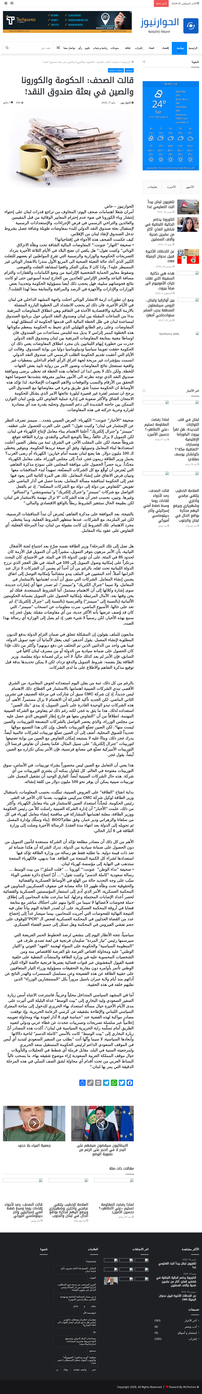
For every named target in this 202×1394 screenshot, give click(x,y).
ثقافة (128, 47)
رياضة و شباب (100, 47)
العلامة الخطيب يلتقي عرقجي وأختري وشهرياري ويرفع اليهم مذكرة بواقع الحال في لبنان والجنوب (68, 1210)
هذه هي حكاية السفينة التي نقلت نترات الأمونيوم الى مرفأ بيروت (159, 281)
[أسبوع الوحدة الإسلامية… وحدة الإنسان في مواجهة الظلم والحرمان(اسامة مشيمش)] (142, 1281)
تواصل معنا (69, 47)
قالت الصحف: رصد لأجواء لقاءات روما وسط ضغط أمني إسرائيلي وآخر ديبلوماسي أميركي (24, 1210)
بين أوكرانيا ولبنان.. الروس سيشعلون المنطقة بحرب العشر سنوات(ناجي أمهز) (158, 308)
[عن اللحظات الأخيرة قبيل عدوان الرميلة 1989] (188, 256)
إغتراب (138, 47)
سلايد (93, 1306)
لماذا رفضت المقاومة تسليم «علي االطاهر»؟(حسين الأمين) (116, 1208)
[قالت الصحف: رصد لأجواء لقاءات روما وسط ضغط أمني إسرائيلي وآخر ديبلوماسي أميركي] (23, 1189)
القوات (92, 1277)
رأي (80, 47)
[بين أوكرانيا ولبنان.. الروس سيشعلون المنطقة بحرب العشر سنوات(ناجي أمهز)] (188, 305)
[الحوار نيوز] (169, 26)
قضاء (151, 47)
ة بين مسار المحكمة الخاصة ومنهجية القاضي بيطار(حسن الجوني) (78, 1298)
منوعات (114, 47)
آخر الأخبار (191, 1320)
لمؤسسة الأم (89, 1312)
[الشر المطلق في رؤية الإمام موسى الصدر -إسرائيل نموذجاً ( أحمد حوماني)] (111, 1271)
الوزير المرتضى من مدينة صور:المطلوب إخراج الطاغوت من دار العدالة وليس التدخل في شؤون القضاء (76, 1287)
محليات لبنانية (116, 70)
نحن (94, 1369)
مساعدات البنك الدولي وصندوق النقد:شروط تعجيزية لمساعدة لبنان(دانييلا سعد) (80, 1341)
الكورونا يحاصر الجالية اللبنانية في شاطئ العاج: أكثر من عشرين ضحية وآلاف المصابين (159, 229)
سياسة (180, 47)
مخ (94, 1331)
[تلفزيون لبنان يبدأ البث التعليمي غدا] (188, 207)
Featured (91, 1261)
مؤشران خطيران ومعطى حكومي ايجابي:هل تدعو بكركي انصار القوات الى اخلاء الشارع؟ (76, 1322)
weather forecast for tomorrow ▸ (170, 167)
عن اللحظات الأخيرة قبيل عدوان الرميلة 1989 (160, 256)
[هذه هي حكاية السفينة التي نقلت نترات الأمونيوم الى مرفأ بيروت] (188, 278)
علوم (87, 47)
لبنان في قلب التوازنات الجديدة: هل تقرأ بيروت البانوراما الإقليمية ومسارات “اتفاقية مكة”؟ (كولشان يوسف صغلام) (186, 439)
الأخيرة (171, 187)
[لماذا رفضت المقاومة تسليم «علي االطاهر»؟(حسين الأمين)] (114, 1189)
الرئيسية (192, 47)
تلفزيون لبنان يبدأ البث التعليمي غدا (160, 204)
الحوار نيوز (126, 102)
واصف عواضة (79, 1369)
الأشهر (190, 187)
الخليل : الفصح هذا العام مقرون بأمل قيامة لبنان (78, 1269)
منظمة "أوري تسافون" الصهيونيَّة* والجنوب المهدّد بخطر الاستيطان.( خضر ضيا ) (76, 1360)
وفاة (66, 1369)
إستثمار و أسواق (187, 1332)
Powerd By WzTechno (182, 1386)
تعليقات (152, 187)
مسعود (92, 1350)
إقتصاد (165, 47)
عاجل (75, 1306)
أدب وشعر (191, 1326)
